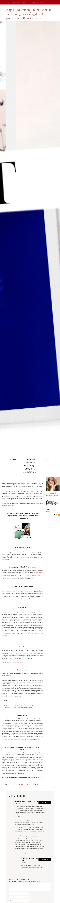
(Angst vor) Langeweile (14, 619)
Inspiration (29, 466)
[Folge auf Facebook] (54, 515)
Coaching (18, 2)
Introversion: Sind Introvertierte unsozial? (15, 662)
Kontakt (44, 2)
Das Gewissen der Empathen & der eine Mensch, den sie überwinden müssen (17, 707)
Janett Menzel (51, 493)
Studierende (23, 573)
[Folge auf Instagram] (57, 515)
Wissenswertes (27, 472)
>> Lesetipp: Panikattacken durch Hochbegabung (12, 639)
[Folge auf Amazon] (59, 515)
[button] (6, 784)
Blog (41, 2)
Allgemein (27, 459)
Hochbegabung (29, 462)
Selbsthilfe (29, 471)
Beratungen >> (49, 511)
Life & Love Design (52, 497)
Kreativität (29, 468)
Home (9, 2)
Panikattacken (29, 469)
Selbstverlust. (4, 575)
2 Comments (46, 459)
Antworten (44, 802)
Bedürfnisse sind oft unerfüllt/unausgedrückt (24, 557)
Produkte (13, 2)
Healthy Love (25, 2)
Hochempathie (29, 463)
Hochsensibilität (29, 465)
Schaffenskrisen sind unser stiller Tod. (9, 738)
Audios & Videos (35, 2)
